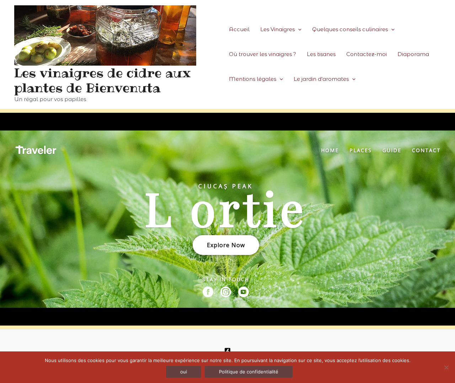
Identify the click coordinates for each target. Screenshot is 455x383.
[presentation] (298, 29)
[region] (227, 219)
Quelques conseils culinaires (350, 29)
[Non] (446, 367)
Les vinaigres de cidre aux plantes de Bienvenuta (102, 80)
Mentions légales (252, 79)
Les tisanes (321, 54)
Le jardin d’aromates (321, 79)
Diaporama (413, 54)
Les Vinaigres (277, 29)
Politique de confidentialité (248, 371)
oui (183, 371)
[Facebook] (227, 351)
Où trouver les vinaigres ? (262, 54)
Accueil (239, 29)
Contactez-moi (366, 54)
